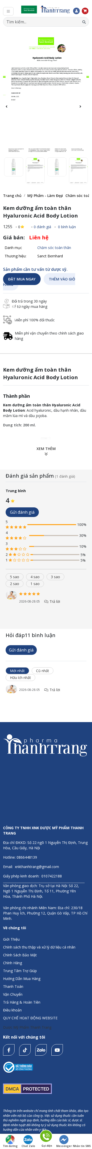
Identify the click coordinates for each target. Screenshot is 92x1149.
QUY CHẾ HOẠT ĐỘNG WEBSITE (30, 1017)
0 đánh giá (42, 226)
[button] (82, 109)
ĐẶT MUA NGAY (22, 279)
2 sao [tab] (14, 583)
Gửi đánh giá (22, 512)
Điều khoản (12, 1010)
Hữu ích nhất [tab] (20, 677)
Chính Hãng (12, 962)
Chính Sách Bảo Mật (20, 955)
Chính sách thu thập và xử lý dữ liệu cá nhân (39, 947)
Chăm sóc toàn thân (54, 247)
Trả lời (54, 601)
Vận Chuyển (12, 994)
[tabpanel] (46, 602)
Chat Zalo (28, 1146)
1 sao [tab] (35, 583)
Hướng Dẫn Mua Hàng (21, 978)
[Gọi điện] (46, 1137)
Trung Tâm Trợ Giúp (20, 970)
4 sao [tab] (35, 576)
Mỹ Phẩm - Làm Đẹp (45, 195)
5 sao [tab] (14, 576)
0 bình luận (66, 226)
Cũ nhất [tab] (42, 670)
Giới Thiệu (11, 939)
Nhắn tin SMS (82, 1146)
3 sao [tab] (55, 576)
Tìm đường (10, 1146)
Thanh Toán (13, 986)
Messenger (64, 1146)
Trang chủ (12, 195)
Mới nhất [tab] (17, 670)
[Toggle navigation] (8, 11)
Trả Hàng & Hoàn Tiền (21, 1002)
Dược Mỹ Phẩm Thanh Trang (27, 1027)
